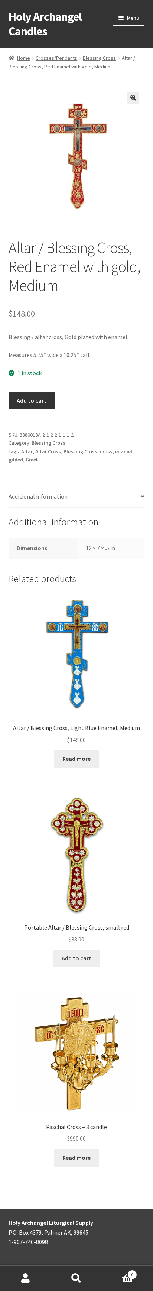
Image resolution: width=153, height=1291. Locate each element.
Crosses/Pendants (56, 58)
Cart (118, 1271)
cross (106, 451)
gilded (16, 459)
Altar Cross (48, 451)
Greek (32, 459)
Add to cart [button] (76, 958)
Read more (76, 758)
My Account (25, 1278)
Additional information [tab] (38, 496)
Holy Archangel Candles (45, 24)
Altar (27, 451)
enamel (123, 451)
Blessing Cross (99, 58)
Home (23, 58)
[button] (133, 98)
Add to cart (31, 400)
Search (76, 1278)
